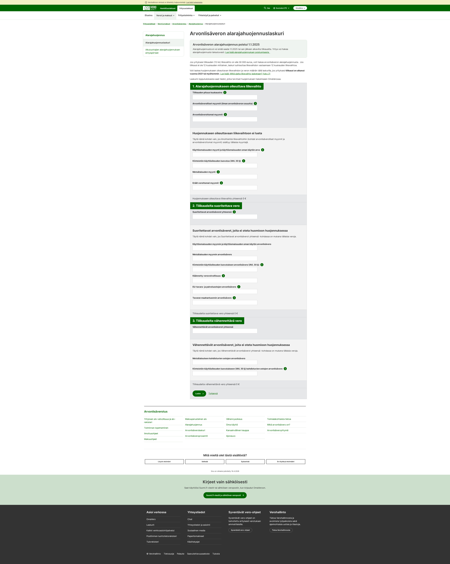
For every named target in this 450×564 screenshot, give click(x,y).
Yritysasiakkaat (186, 8)
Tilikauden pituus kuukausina (207, 92)
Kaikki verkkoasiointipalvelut (160, 530)
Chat (190, 519)
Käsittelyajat (194, 542)
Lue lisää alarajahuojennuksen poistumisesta (247, 52)
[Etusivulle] (149, 8)
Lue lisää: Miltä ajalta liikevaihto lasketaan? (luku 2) (245, 74)
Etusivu (147, 15)
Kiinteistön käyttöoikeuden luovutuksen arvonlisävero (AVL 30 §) (226, 265)
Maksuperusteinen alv (196, 419)
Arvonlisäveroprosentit (196, 436)
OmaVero (151, 519)
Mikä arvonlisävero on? (278, 424)
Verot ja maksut (164, 24)
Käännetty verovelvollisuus (207, 276)
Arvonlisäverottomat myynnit (208, 114)
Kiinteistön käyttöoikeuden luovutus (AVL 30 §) (217, 161)
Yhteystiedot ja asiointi (199, 525)
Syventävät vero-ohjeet (240, 530)
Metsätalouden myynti (204, 172)
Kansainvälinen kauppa (237, 430)
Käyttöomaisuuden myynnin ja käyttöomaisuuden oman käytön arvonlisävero (232, 244)
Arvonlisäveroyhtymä (277, 430)
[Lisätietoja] (224, 93)
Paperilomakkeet (196, 536)
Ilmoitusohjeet (151, 433)
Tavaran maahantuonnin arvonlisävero (212, 298)
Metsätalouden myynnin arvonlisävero (212, 254)
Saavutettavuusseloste (198, 554)
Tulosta (216, 554)
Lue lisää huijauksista (194, 2)
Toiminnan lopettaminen (156, 428)
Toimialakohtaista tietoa (279, 419)
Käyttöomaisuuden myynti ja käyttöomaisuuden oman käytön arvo (226, 150)
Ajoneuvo (230, 436)
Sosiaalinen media (196, 530)
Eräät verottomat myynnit (206, 183)
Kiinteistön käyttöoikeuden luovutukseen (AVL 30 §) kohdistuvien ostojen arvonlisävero (238, 368)
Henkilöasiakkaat (167, 8)
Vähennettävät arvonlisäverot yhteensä (213, 327)
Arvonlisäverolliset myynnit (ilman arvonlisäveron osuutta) (223, 103)
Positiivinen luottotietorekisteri (161, 536)
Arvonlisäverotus (179, 24)
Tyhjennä (213, 393)
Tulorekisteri (152, 542)
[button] (165, 15)
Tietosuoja (169, 554)
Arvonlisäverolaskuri (195, 430)
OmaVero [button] (299, 8)
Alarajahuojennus (196, 24)
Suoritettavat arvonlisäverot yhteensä (212, 212)
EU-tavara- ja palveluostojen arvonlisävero (214, 287)
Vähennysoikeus (234, 419)
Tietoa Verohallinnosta (281, 530)
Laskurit (150, 525)
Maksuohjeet (150, 439)
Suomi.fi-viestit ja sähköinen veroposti (223, 495)
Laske (198, 393)
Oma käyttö (232, 424)
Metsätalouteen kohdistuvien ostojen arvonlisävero (219, 358)
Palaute (180, 554)
